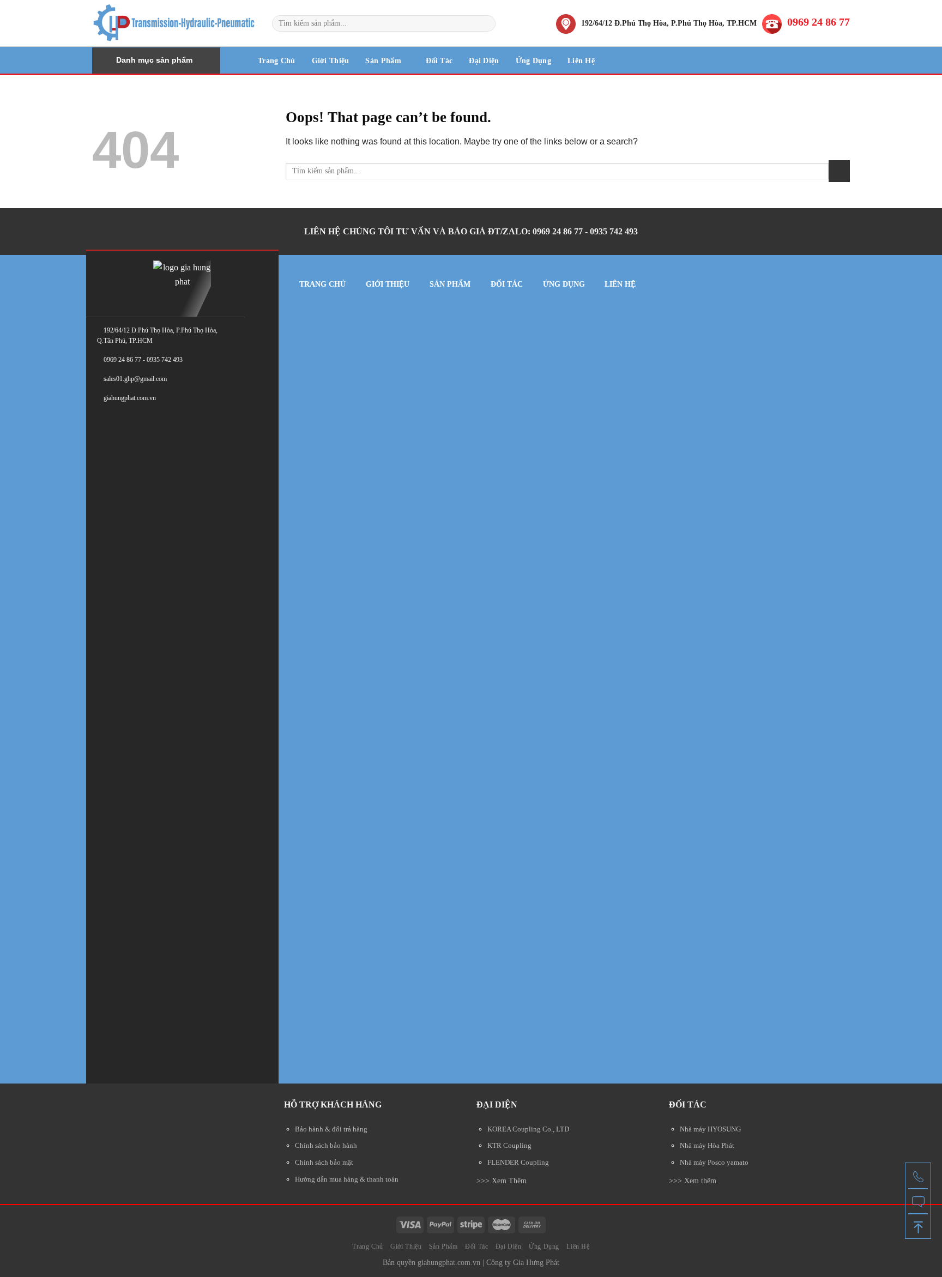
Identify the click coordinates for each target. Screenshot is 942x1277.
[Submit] (485, 23)
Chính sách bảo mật (324, 1162)
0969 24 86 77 (818, 22)
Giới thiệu (387, 284)
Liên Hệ (581, 60)
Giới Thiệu (330, 60)
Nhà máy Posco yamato (714, 1162)
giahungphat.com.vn (449, 1262)
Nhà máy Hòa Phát (707, 1145)
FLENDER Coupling (518, 1162)
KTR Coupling (509, 1145)
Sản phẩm (450, 284)
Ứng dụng (564, 284)
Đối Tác (439, 60)
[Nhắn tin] (918, 1200)
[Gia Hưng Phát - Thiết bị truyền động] (174, 23)
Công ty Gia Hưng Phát (522, 1262)
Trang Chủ (276, 60)
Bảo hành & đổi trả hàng (331, 1129)
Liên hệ (620, 284)
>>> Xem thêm (692, 1180)
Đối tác (507, 284)
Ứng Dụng (533, 60)
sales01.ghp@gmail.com (135, 379)
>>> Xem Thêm (501, 1180)
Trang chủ (322, 284)
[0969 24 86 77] (918, 1175)
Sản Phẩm (383, 60)
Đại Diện (484, 60)
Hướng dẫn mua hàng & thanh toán (346, 1179)
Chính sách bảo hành (326, 1145)
